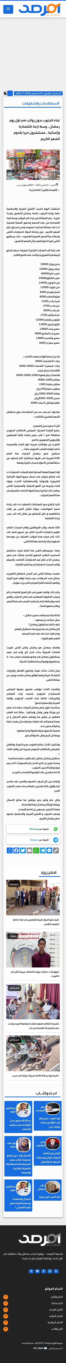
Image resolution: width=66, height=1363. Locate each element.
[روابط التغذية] (56, 1271)
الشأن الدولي (56, 1316)
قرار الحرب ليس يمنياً (49, 1197)
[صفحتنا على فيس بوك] (43, 1271)
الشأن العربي (56, 1309)
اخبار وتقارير (57, 1296)
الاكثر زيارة (48, 872)
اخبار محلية (57, 1303)
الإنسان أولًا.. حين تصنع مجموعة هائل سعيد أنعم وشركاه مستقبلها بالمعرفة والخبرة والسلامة (18, 1164)
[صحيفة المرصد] (39, 9)
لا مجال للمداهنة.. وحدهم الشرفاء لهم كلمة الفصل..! (20, 1203)
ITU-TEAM (38, 1348)
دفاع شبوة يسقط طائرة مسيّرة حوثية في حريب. (35, 1075)
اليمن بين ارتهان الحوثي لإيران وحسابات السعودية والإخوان (48, 1157)
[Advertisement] (33, 52)
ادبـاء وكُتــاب (46, 1093)
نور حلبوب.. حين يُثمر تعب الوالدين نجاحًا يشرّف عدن (49, 1122)
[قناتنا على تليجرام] (31, 1271)
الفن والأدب (57, 1329)
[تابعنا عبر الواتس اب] (49, 1271)
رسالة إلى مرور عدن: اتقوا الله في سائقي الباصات (20, 1125)
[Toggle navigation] (8, 9)
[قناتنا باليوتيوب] (37, 1271)
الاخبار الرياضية (55, 1322)
